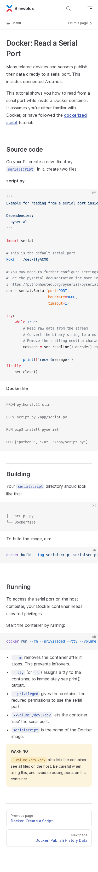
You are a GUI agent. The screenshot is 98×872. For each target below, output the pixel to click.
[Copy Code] (89, 197)
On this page (78, 23)
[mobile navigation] (89, 8)
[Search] (75, 8)
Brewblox (24, 8)
